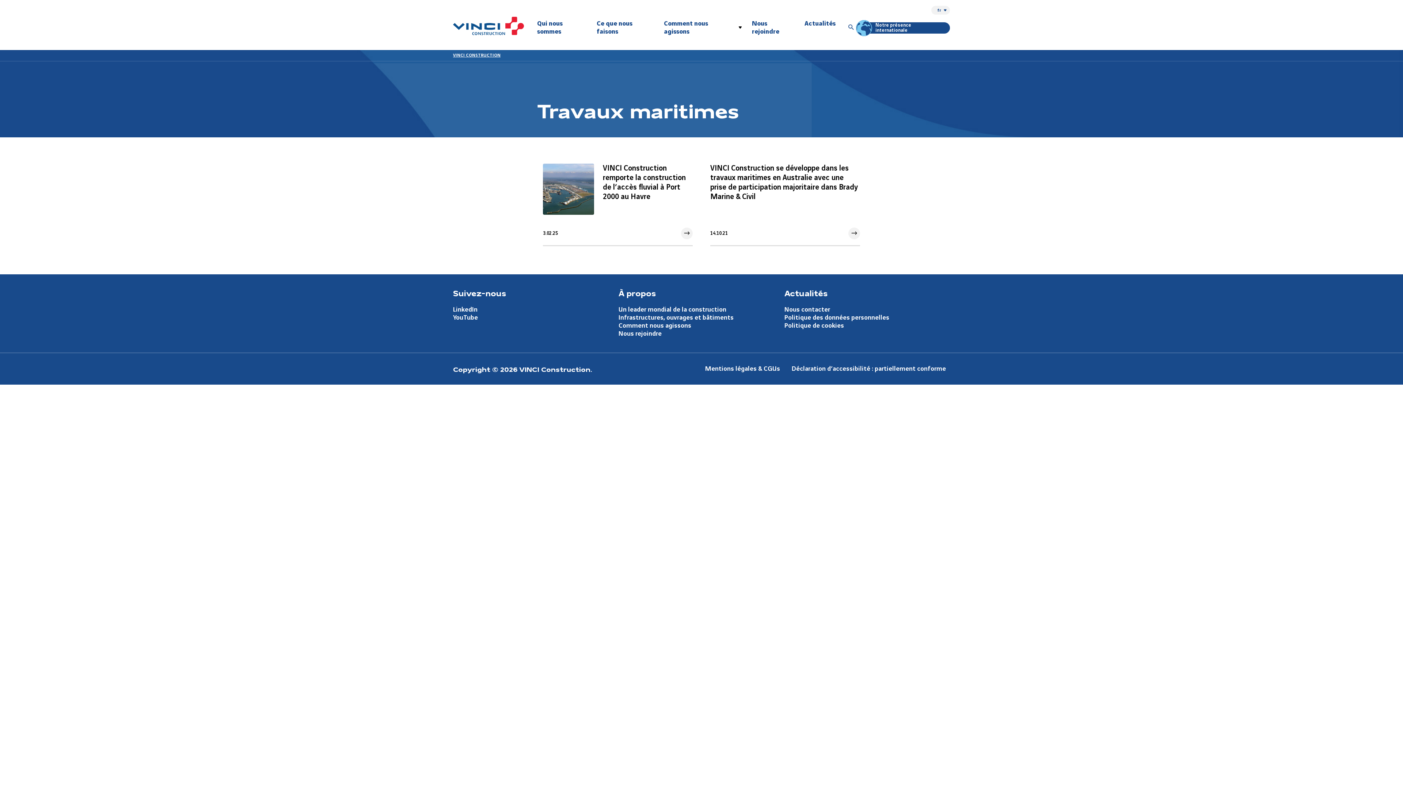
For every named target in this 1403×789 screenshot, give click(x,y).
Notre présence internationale (893, 28)
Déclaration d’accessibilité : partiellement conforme (869, 368)
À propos (637, 293)
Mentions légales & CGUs (742, 368)
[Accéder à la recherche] (851, 28)
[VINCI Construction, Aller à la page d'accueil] (488, 26)
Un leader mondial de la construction (672, 309)
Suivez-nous (479, 293)
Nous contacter (807, 309)
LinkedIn (465, 309)
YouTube (465, 317)
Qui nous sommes (550, 27)
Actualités (820, 23)
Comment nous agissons (686, 27)
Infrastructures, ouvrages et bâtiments (676, 317)
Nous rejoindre (765, 27)
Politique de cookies (814, 325)
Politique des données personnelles (836, 317)
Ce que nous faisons (614, 27)
